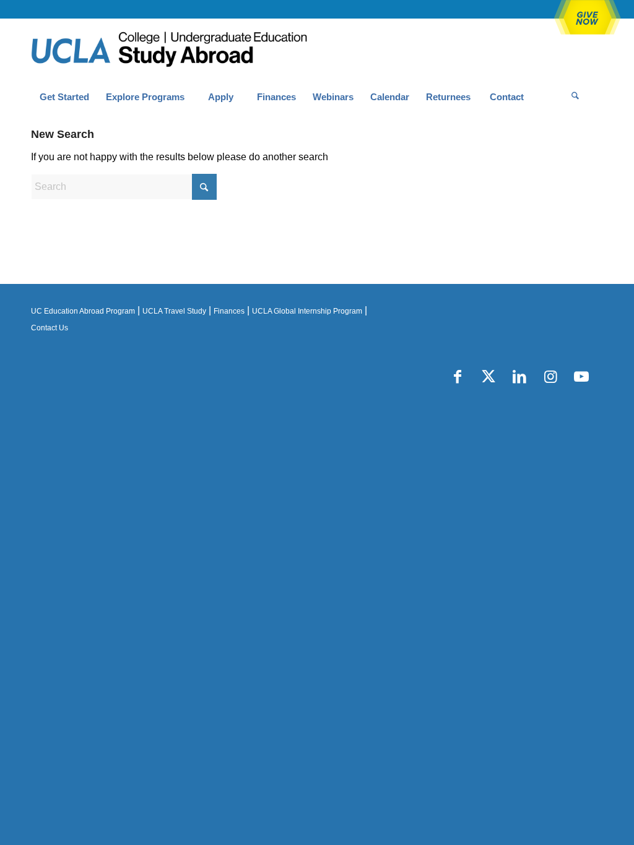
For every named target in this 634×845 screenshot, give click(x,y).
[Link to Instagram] (550, 376)
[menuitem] (64, 97)
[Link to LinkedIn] (519, 376)
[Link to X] (488, 376)
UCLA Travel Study (174, 311)
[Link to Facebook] (457, 376)
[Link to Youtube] (581, 376)
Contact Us (49, 328)
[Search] (575, 97)
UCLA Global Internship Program (307, 311)
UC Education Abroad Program (83, 311)
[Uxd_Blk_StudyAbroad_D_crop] (201, 50)
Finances (229, 311)
